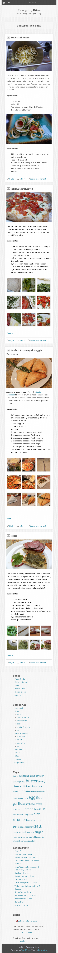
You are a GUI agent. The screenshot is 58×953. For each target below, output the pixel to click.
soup (19, 746)
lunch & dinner (21, 733)
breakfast (19, 708)
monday (18, 749)
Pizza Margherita (22, 188)
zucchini (31, 841)
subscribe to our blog (27, 921)
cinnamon (26, 791)
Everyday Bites (29, 10)
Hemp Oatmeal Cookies (25, 895)
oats (31, 814)
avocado (17, 775)
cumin (20, 798)
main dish (21, 736)
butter (32, 781)
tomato (16, 837)
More (10, 333)
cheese (17, 786)
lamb (21, 809)
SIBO (17, 685)
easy (26, 798)
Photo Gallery (21, 679)
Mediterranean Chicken (25, 857)
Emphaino (42, 950)
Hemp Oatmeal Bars (24, 898)
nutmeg (24, 814)
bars (19, 714)
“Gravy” (18, 851)
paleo (17, 752)
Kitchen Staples (21, 682)
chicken (26, 786)
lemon (29, 808)
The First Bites (26, 932)
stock (23, 832)
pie (18, 730)
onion (22, 819)
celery (41, 781)
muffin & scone (23, 727)
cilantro (15, 792)
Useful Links (20, 688)
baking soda (19, 781)
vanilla (33, 837)
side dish (21, 743)
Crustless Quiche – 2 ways (26, 882)
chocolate (36, 786)
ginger (25, 803)
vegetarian (19, 762)
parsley (31, 820)
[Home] (4, 3)
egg (32, 797)
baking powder (36, 775)
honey (16, 809)
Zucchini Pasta (20, 37)
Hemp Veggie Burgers (24, 892)
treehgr (23, 941)
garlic (17, 803)
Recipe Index (20, 692)
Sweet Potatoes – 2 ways (25, 876)
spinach (16, 832)
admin (22, 179)
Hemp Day (19, 902)
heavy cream (35, 803)
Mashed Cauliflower (23, 854)
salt (38, 826)
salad (19, 740)
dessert (18, 711)
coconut (37, 792)
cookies (20, 724)
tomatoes (23, 837)
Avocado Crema (21, 905)
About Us (18, 695)
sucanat (30, 832)
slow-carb (19, 759)
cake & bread (23, 717)
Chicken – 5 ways (22, 873)
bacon (24, 775)
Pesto (14, 535)
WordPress (26, 950)
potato (21, 826)
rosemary (29, 826)
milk (42, 809)
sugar (39, 832)
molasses (16, 814)
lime (36, 809)
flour (40, 797)
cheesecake (22, 720)
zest (26, 841)
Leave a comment (38, 179)
